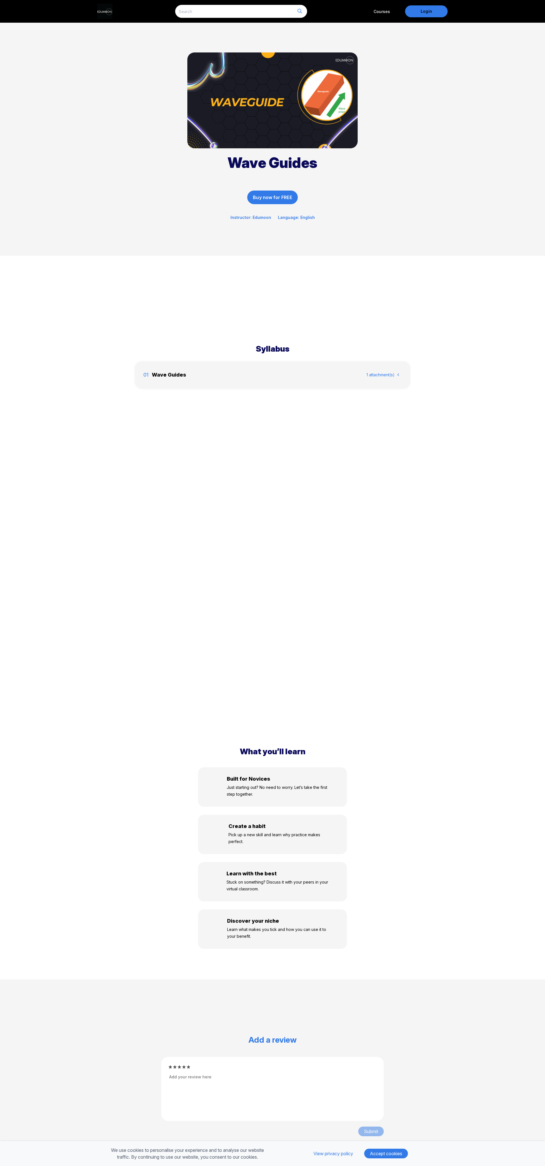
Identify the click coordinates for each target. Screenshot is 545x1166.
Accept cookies (386, 1153)
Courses (382, 11)
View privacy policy (333, 1153)
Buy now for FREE (272, 197)
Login (426, 11)
